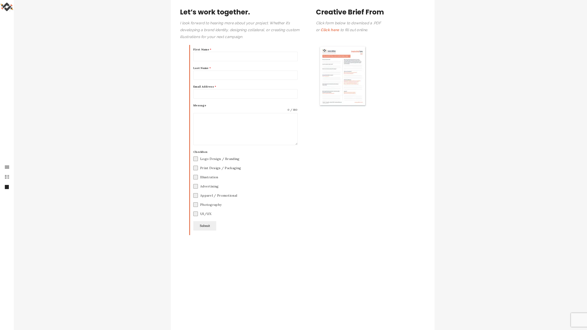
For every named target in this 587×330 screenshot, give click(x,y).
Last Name (202, 68)
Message (199, 105)
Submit (205, 226)
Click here (330, 30)
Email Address (204, 86)
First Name (202, 49)
